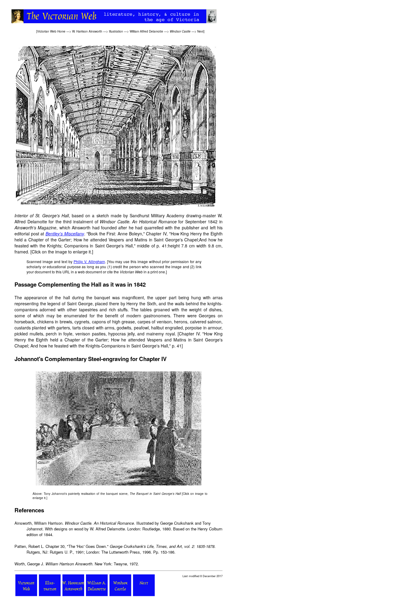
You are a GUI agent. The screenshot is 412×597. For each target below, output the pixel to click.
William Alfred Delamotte (146, 31)
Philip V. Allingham (89, 261)
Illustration (116, 31)
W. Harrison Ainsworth (87, 31)
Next (200, 31)
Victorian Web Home (51, 31)
